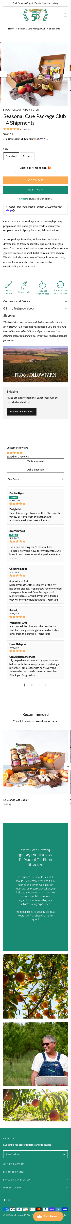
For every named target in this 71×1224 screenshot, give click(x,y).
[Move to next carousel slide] (67, 766)
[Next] (67, 74)
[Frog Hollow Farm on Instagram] (9, 1200)
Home (11, 28)
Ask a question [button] (35, 469)
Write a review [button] (35, 461)
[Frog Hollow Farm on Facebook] (5, 1200)
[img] (35, 504)
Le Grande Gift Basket (16, 799)
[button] (11, 129)
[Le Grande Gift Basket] (35, 762)
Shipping (23, 198)
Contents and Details (17, 301)
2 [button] (32, 684)
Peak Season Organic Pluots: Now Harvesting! (35, 3)
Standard (11, 156)
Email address (14, 1150)
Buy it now (35, 189)
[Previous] (3, 74)
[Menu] (5, 14)
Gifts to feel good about (18, 308)
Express (27, 156)
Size (6, 149)
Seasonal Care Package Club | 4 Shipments (39, 28)
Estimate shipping (21, 411)
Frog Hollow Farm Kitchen (21, 109)
